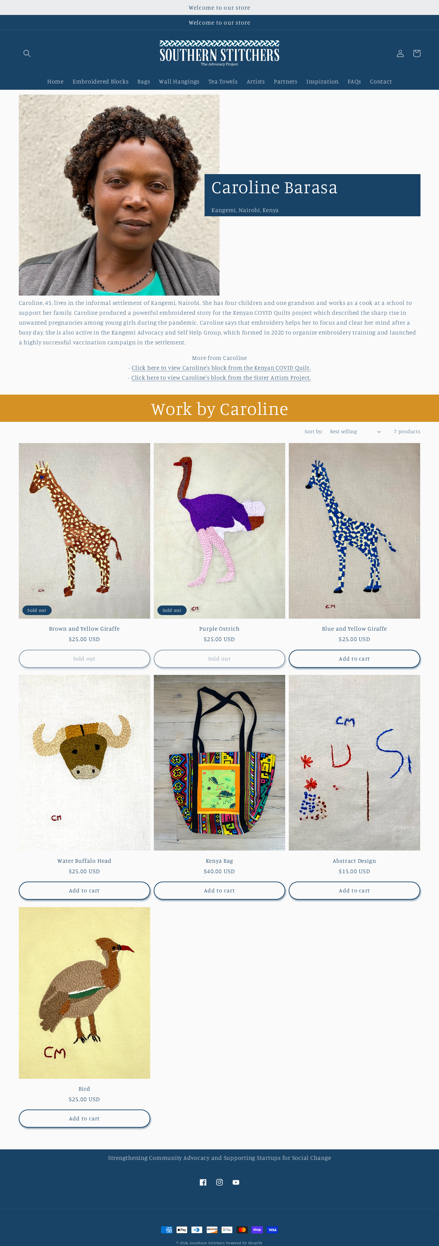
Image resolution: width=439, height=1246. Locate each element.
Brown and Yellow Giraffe (84, 628)
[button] (27, 53)
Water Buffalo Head (84, 860)
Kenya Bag (219, 860)
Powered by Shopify (244, 1243)
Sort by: (314, 431)
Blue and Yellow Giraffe (354, 628)
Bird (84, 1088)
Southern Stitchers (207, 1243)
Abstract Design (354, 860)
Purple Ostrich (219, 628)
